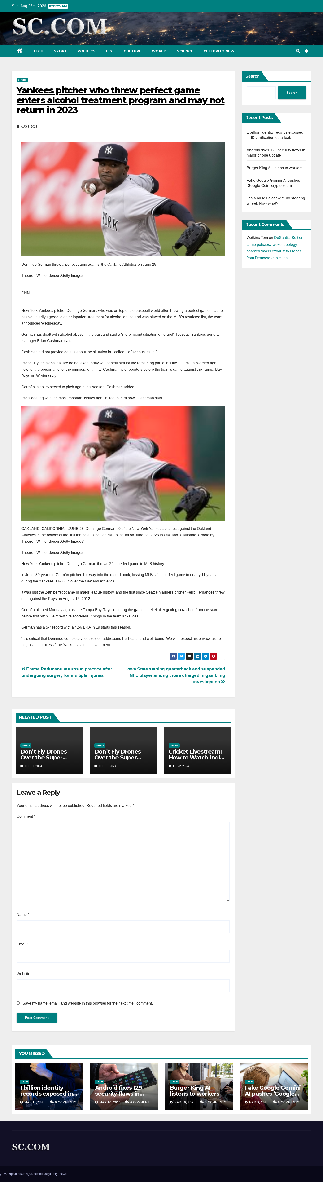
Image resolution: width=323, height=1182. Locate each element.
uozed (38, 1174)
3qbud (13, 1174)
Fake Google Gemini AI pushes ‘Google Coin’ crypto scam (273, 1093)
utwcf (64, 1174)
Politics (87, 51)
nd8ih (21, 1174)
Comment (26, 816)
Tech (38, 51)
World (159, 51)
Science (185, 51)
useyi (47, 1174)
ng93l (29, 1174)
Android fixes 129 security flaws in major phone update (123, 1093)
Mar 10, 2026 (110, 1102)
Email (23, 944)
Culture (132, 51)
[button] (298, 51)
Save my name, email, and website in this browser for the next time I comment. (87, 1003)
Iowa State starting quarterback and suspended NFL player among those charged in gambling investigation (175, 675)
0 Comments (65, 1102)
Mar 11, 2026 (35, 1102)
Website (23, 974)
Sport (60, 51)
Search (252, 76)
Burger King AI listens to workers (275, 168)
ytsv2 (4, 1174)
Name (23, 915)
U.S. (109, 51)
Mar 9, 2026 (259, 1102)
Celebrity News (220, 51)
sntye (55, 1174)
